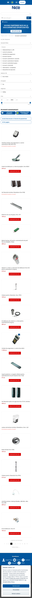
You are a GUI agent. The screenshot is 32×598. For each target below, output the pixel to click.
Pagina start (4, 36)
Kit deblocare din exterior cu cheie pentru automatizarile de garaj (12, 321)
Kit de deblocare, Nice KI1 (8, 528)
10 (24, 543)
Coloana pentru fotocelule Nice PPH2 (11, 475)
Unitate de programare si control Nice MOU (13, 348)
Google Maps (9, 560)
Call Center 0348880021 (9, 113)
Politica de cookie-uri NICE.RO (18, 578)
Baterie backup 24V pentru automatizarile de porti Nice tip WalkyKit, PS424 (15, 241)
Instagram (14, 563)
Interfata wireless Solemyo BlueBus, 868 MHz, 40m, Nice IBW (15, 502)
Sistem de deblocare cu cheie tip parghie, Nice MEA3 (15, 166)
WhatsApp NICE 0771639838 (24, 113)
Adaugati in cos (14, 171)
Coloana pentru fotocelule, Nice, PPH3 (11, 295)
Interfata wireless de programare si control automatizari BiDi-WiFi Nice (13, 143)
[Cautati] (30, 14)
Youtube (18, 560)
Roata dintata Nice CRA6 (8, 449)
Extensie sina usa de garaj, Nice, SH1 (11, 214)
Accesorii (11, 36)
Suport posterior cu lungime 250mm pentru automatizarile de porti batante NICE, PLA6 (13, 374)
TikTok (22, 563)
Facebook (27, 560)
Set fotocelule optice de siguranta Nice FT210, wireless (16, 401)
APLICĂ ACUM (16, 31)
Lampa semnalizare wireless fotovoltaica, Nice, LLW (15, 427)
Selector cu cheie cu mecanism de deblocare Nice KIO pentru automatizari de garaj (16, 268)
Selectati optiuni (15, 406)
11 (27, 543)
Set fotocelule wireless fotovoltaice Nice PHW (13, 192)
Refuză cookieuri (16, 593)
